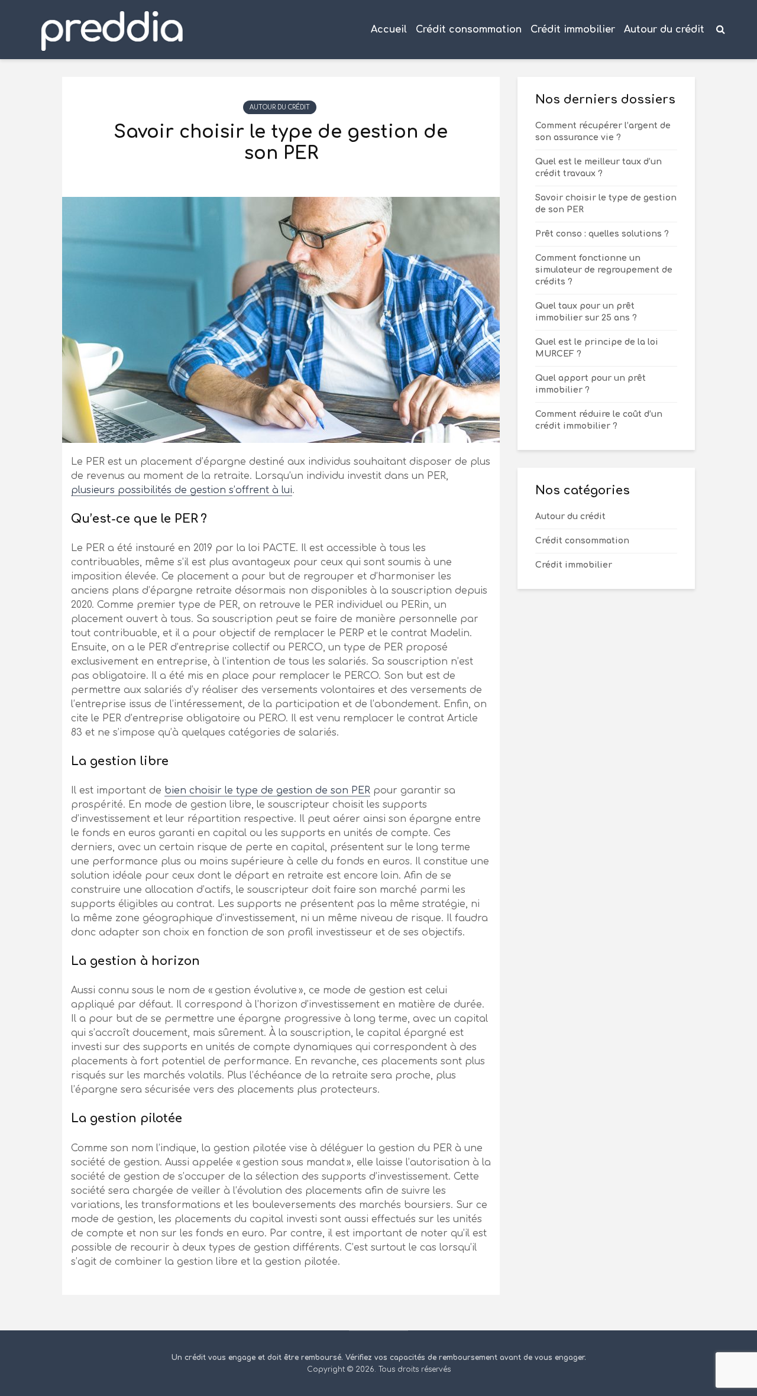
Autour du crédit (664, 29)
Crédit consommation (469, 29)
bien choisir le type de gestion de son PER (267, 790)
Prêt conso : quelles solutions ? (602, 233)
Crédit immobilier (572, 29)
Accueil (389, 29)
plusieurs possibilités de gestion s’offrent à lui (181, 490)
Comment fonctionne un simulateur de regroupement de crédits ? (603, 270)
